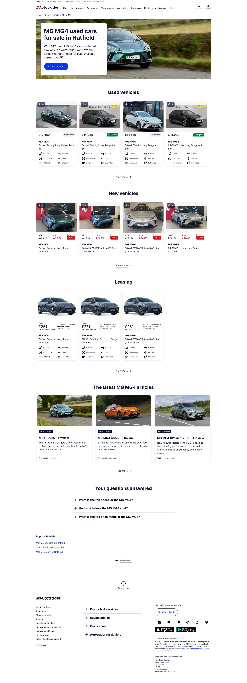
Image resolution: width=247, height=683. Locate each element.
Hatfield (55, 15)
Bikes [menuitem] (49, 2)
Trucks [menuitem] (77, 2)
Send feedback (166, 612)
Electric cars (150, 8)
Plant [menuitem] (89, 2)
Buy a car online (165, 8)
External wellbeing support (48, 639)
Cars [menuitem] (38, 2)
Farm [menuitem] (84, 2)
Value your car (108, 8)
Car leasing (136, 8)
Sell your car (93, 8)
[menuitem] (68, 8)
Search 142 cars (56, 66)
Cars (46, 15)
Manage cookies (42, 645)
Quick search (99, 626)
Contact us (41, 611)
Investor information (45, 623)
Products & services (104, 609)
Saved (199, 9)
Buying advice (100, 617)
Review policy (42, 635)
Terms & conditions (45, 631)
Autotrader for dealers (105, 634)
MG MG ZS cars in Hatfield (50, 542)
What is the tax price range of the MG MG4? (109, 517)
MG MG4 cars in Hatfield (49, 552)
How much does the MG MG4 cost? (103, 508)
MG (63, 15)
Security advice (43, 607)
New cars (79, 8)
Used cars (68, 8)
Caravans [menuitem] (69, 2)
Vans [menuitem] (43, 2)
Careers (39, 619)
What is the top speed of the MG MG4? (106, 500)
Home (38, 15)
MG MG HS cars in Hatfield (50, 547)
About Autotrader (44, 615)
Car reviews (123, 8)
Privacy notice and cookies (48, 627)
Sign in (208, 9)
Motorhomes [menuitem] (58, 2)
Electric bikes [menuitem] (98, 2)
